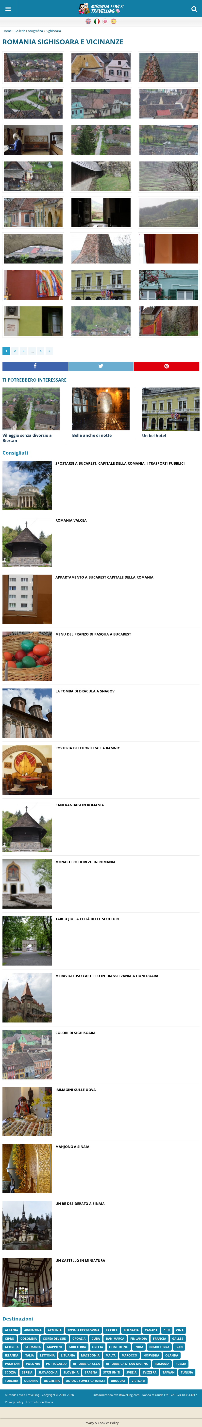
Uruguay (118, 1381)
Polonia (33, 1364)
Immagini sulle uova (75, 1089)
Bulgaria (131, 1330)
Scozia (10, 1372)
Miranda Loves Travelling (22, 1395)
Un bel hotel (154, 435)
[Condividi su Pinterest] (167, 366)
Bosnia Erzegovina (83, 1330)
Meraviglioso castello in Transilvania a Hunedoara (106, 975)
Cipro (9, 1339)
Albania (11, 1330)
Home (7, 31)
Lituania (68, 1355)
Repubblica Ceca (86, 1364)
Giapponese (105, 21)
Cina (180, 1330)
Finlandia (138, 1339)
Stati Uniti (111, 1372)
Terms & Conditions (39, 1402)
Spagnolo (114, 21)
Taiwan (169, 1372)
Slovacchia (47, 1372)
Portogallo (56, 1364)
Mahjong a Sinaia (72, 1146)
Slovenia (71, 1372)
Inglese (88, 21)
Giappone (55, 1347)
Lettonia (47, 1355)
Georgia (11, 1347)
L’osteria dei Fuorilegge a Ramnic (87, 748)
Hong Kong (118, 1347)
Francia (159, 1339)
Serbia (27, 1372)
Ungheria (52, 1381)
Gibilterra (77, 1347)
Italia (29, 1355)
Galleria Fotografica (29, 31)
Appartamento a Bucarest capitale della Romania (104, 577)
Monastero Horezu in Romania (85, 862)
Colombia (28, 1339)
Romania (162, 1364)
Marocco (129, 1355)
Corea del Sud (54, 1339)
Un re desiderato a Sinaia (80, 1203)
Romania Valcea (71, 520)
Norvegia (151, 1355)
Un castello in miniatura (80, 1260)
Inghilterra (159, 1347)
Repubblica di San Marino (127, 1364)
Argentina (33, 1330)
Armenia (55, 1330)
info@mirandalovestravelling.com (116, 1395)
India (139, 1347)
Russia (180, 1364)
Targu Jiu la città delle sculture (87, 918)
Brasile (111, 1330)
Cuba (96, 1339)
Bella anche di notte (92, 435)
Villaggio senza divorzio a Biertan (27, 438)
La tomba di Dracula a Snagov (85, 691)
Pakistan (12, 1364)
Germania (33, 1347)
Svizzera (149, 1372)
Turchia (11, 1381)
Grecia (97, 1347)
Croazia (78, 1339)
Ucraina (31, 1381)
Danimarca (115, 1339)
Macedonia (90, 1355)
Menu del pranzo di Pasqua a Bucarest (93, 634)
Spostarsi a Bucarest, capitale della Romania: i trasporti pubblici (120, 463)
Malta (111, 1355)
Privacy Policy (14, 1402)
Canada (151, 1330)
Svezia (131, 1372)
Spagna (91, 1372)
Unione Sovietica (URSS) (85, 1381)
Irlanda (11, 1355)
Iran (179, 1347)
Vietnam (138, 1381)
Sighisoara (53, 31)
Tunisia (187, 1372)
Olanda (171, 1355)
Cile (167, 1330)
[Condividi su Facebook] (35, 366)
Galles (177, 1339)
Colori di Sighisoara (75, 1032)
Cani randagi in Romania (79, 805)
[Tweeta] (101, 366)
